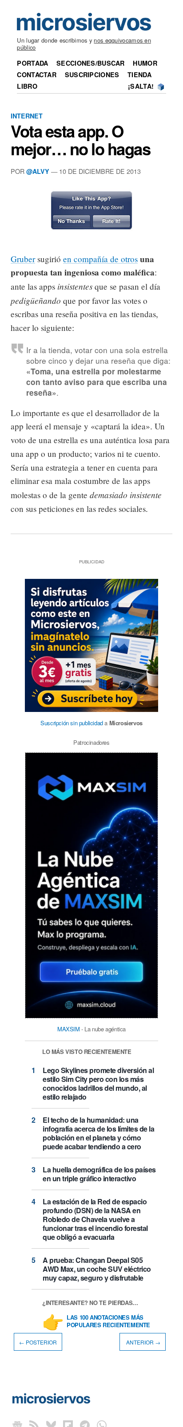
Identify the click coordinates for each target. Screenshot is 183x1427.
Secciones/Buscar (90, 63)
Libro (27, 86)
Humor (145, 63)
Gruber (23, 258)
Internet (27, 115)
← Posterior (38, 1342)
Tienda (139, 74)
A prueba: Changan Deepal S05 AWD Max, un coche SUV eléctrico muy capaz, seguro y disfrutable (97, 1269)
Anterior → (142, 1342)
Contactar (36, 74)
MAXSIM (68, 1029)
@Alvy (37, 171)
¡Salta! (141, 86)
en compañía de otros (100, 258)
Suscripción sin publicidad (71, 723)
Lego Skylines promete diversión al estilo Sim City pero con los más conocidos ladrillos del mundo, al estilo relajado (98, 1083)
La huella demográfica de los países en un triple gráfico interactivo (99, 1173)
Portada (32, 63)
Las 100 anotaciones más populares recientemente (108, 1321)
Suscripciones (92, 74)
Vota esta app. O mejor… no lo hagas (80, 139)
